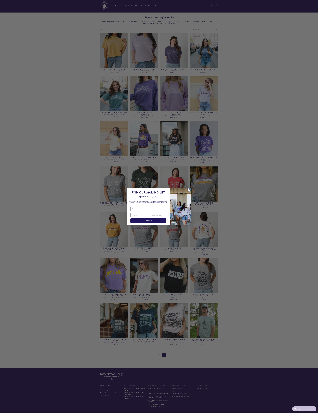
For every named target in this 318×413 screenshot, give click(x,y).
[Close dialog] (189, 189)
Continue (148, 220)
